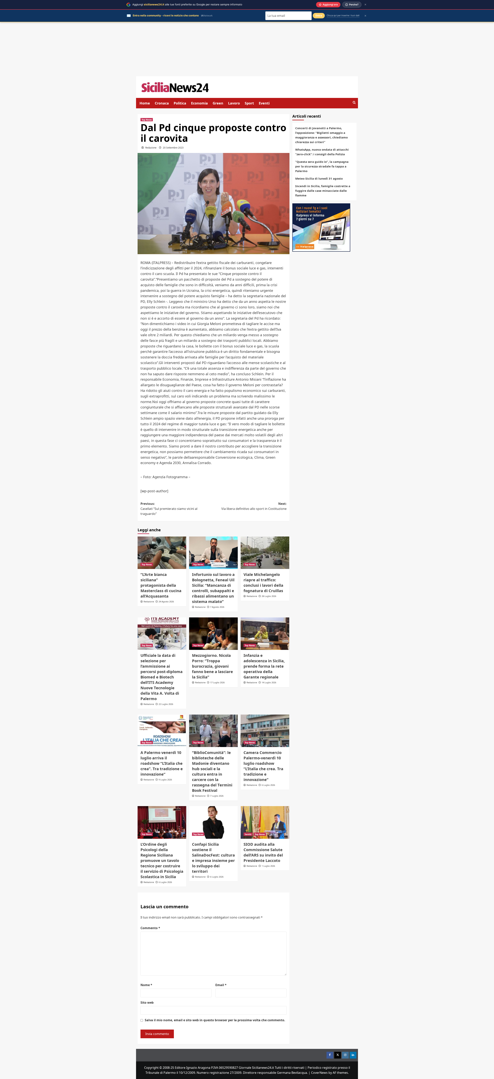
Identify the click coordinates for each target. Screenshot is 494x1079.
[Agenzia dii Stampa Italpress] (321, 227)
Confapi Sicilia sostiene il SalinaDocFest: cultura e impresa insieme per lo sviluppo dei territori (213, 858)
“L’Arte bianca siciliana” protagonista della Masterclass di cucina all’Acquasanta (160, 585)
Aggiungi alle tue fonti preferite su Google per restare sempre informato (187, 4)
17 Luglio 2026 (217, 682)
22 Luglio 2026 (166, 704)
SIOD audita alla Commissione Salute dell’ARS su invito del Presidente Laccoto (263, 852)
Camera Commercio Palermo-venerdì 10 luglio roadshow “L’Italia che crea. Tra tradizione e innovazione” (263, 766)
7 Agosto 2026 (217, 606)
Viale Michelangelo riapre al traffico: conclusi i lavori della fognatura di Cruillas (263, 582)
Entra (319, 15)
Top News (147, 119)
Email (221, 985)
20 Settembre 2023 (173, 147)
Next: (254, 506)
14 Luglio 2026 (269, 682)
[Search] (354, 102)
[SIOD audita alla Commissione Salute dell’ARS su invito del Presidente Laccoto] (265, 822)
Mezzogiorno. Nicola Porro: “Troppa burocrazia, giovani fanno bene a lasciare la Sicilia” (212, 666)
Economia (199, 103)
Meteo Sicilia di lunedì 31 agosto (319, 178)
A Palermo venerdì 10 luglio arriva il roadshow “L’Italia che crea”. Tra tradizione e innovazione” (161, 763)
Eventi (264, 103)
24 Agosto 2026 (166, 601)
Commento (150, 928)
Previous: (168, 509)
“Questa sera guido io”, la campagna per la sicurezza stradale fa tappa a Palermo (322, 166)
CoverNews (319, 1073)
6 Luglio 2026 (268, 785)
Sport (249, 103)
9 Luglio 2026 (165, 779)
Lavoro (234, 103)
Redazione (150, 147)
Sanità (248, 834)
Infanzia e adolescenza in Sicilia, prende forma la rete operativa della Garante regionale (264, 666)
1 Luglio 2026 (268, 865)
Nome (146, 985)
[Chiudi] (365, 5)
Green (218, 103)
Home (145, 103)
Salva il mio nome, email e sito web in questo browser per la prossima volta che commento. (215, 1020)
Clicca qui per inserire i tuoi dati (343, 15)
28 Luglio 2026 (269, 596)
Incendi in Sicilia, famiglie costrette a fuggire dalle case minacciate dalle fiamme (322, 190)
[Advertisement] (247, 49)
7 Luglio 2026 (216, 795)
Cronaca (162, 103)
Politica (180, 103)
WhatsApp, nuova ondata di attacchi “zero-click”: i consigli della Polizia (322, 152)
